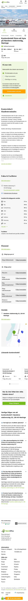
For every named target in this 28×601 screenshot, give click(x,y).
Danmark (3, 559)
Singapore (17, 574)
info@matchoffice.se (6, 538)
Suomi (3, 564)
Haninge (3, 7)
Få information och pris (11, 73)
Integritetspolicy (9, 589)
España (3, 579)
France (3, 581)
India (15, 576)
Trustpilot (3, 101)
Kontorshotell (12, 6)
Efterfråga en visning (10, 79)
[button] (20, 357)
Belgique (3, 571)
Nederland (4, 569)
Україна (16, 566)
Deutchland (4, 566)
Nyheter (3, 554)
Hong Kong (17, 571)
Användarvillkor (19, 589)
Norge (3, 561)
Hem (2, 6)
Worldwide (17, 579)
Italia (15, 559)
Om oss (3, 551)
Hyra (6, 6)
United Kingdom (5, 576)
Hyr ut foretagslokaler (20, 549)
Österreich (17, 561)
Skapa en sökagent (6, 549)
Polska (16, 569)
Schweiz (16, 564)
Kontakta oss (18, 551)
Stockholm (19, 6)
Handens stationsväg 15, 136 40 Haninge (12, 487)
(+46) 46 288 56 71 (6, 540)
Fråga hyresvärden (10, 76)
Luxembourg (4, 574)
